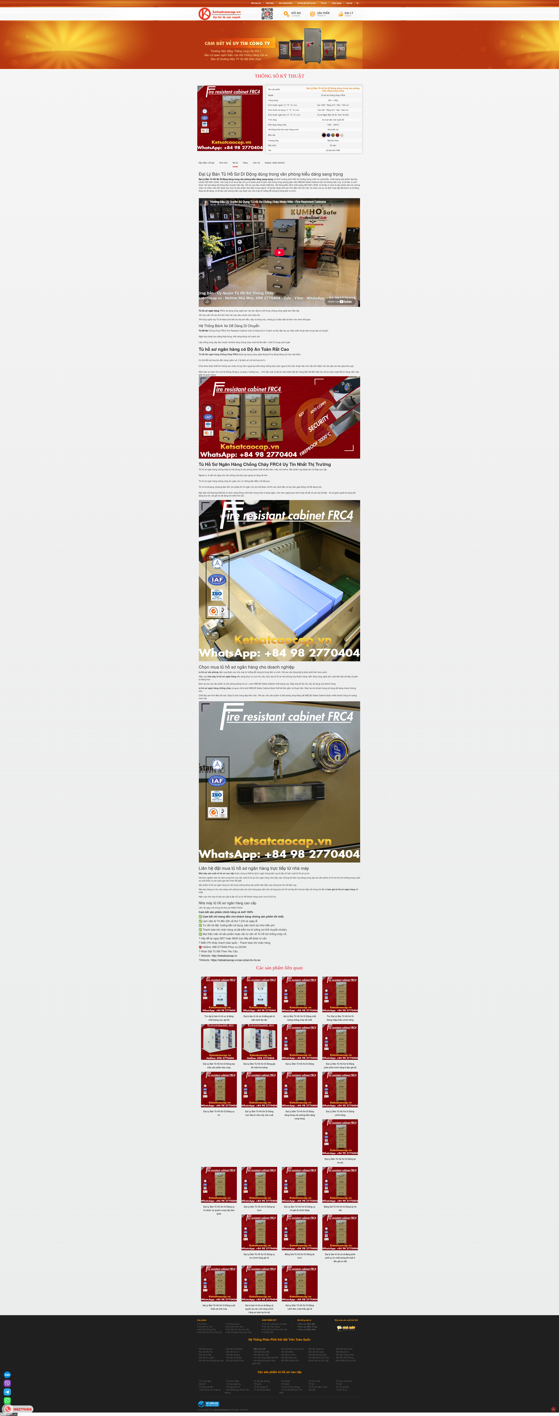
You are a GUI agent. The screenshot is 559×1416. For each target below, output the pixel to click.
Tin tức (324, 3)
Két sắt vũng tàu (316, 1348)
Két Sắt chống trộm (290, 1360)
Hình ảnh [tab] (223, 162)
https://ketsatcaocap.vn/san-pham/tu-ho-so (235, 960)
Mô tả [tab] (235, 162)
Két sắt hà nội (232, 1351)
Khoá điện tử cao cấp (346, 1360)
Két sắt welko (287, 1351)
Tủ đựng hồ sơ (233, 1386)
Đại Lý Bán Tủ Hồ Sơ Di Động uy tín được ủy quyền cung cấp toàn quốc (219, 1210)
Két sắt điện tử (205, 1351)
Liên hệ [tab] (256, 162)
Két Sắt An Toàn (206, 1326)
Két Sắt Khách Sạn (235, 1326)
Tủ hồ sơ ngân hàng (318, 1386)
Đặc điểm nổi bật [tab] (206, 162)
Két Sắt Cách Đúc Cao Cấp (210, 1332)
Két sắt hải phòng (234, 1348)
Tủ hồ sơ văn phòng (290, 1386)
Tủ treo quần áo (233, 1383)
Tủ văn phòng (342, 1386)
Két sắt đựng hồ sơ (235, 1360)
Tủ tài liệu (285, 1380)
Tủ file (311, 1383)
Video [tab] (245, 162)
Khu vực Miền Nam (307, 1329)
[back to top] (553, 1409)
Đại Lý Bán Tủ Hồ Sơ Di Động (300, 1063)
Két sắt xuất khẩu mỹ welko (275, 1323)
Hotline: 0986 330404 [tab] (275, 162)
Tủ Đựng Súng (233, 1323)
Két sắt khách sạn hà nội (292, 1348)
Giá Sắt (312, 1389)
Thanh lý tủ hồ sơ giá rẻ (210, 1389)
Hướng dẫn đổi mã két (306, 3)
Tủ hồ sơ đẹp (205, 1380)
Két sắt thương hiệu (318, 1354)
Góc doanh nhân (285, 3)
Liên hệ (349, 3)
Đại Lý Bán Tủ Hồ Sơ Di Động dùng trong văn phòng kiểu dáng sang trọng (300, 1115)
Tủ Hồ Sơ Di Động (262, 1389)
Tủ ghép (257, 1383)
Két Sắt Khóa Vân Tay (319, 1357)
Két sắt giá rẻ (342, 1351)
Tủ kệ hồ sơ (341, 1389)
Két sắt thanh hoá (344, 1348)
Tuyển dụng (336, 3)
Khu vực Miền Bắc (307, 1323)
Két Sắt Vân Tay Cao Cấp (238, 1329)
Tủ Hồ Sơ (203, 1323)
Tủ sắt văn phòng (262, 1380)
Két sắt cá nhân (288, 1354)
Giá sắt (202, 1383)
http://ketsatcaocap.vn (224, 955)
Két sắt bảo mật (261, 1354)
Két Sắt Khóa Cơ (289, 1357)
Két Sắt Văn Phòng (271, 1326)
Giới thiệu (270, 3)
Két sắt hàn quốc (316, 1351)
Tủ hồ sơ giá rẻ (261, 1386)
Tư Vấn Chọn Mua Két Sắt (266, 1357)
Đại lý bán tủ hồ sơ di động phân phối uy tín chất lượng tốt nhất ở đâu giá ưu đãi (340, 1258)
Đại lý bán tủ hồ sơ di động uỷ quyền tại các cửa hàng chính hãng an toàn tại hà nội (259, 1309)
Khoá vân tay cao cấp (319, 1360)
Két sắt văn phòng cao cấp (211, 1360)
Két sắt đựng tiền (262, 1351)
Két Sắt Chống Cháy (207, 1329)
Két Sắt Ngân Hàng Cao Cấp (239, 1332)
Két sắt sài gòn (206, 1348)
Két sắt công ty (233, 1354)
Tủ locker (285, 1383)
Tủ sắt (339, 1383)
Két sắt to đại (205, 1354)
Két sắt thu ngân (206, 1357)
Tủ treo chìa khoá (344, 1380)
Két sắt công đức (234, 1357)
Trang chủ (257, 3)
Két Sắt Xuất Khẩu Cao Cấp (275, 1329)
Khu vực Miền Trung (308, 1326)
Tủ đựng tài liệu (206, 1386)
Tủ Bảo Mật (268, 1332)
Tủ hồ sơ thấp (232, 1380)
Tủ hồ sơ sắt (314, 1380)
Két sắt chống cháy (345, 1354)
